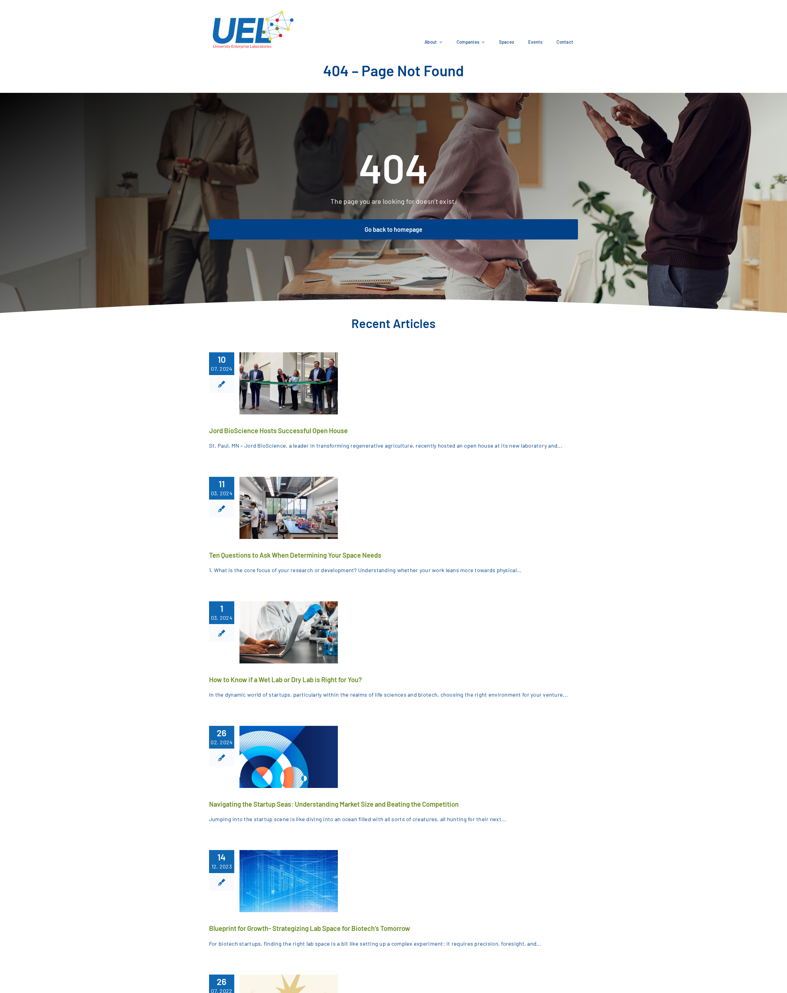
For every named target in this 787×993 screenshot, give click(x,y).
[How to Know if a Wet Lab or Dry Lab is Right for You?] (288, 632)
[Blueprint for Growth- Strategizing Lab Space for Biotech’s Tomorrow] (288, 881)
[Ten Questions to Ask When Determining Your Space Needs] (288, 508)
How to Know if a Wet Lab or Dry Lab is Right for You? (285, 679)
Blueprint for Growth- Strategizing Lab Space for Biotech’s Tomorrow (309, 928)
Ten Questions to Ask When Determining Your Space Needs (295, 555)
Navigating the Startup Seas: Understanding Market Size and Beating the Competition (334, 804)
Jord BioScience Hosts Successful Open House (278, 430)
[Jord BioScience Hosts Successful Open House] (288, 383)
